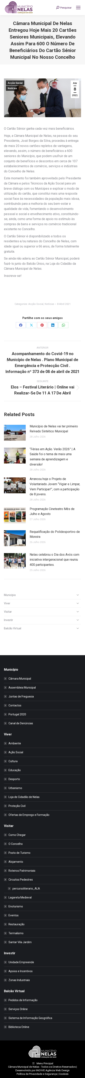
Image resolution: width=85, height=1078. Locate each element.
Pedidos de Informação (23, 1000)
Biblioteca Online (18, 1027)
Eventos (13, 915)
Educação (14, 770)
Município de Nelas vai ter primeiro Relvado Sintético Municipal (54, 428)
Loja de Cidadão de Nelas (24, 797)
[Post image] (15, 433)
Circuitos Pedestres (20, 879)
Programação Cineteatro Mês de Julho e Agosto (52, 511)
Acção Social (15, 83)
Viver (7, 603)
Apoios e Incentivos (20, 971)
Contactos (14, 705)
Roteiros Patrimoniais (21, 870)
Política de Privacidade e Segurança (37, 1073)
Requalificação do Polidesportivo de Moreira (55, 534)
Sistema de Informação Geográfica (30, 1018)
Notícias (12, 88)
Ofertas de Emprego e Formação (28, 814)
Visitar (8, 611)
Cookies (63, 1073)
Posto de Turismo (19, 852)
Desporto (14, 779)
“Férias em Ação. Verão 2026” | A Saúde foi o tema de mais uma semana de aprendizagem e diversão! (52, 456)
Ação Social (15, 752)
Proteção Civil (17, 806)
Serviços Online (18, 1009)
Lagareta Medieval (20, 897)
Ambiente (14, 743)
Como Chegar (17, 835)
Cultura (13, 761)
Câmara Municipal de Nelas (23, 1066)
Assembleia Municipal (22, 687)
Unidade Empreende (21, 962)
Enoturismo (15, 906)
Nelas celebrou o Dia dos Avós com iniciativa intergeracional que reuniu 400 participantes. (54, 560)
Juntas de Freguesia (21, 696)
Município (10, 595)
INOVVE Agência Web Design (53, 1070)
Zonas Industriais (19, 980)
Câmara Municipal (19, 678)
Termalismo (16, 933)
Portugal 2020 (17, 714)
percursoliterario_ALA (26, 888)
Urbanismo (15, 788)
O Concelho (15, 843)
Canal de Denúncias (20, 723)
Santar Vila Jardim (20, 942)
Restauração (16, 924)
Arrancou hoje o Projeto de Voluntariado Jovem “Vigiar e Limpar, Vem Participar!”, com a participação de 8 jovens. (55, 486)
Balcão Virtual (12, 628)
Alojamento (15, 861)
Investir (8, 620)
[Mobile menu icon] (78, 7)
